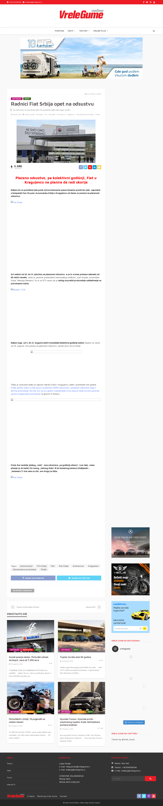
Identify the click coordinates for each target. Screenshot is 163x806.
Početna (59, 31)
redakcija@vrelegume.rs (75, 770)
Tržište (97, 114)
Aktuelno (16, 99)
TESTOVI (83, 31)
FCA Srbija (39, 114)
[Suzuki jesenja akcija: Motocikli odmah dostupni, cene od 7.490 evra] (30, 636)
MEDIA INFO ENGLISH (69, 782)
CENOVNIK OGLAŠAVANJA (71, 776)
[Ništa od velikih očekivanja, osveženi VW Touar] (123, 665)
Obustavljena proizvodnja (85, 114)
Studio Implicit (94, 803)
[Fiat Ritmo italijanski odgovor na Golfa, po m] (123, 686)
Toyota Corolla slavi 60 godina (75, 657)
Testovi (9, 764)
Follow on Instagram (135, 722)
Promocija (27, 650)
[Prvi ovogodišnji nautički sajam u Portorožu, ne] (123, 708)
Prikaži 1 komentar (24, 590)
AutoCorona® (29, 114)
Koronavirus (61, 114)
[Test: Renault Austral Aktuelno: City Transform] (144, 686)
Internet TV (11, 785)
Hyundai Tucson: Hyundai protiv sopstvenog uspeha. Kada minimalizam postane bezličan (80, 722)
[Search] (154, 31)
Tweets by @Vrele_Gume (123, 739)
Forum (9, 778)
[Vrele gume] (81, 16)
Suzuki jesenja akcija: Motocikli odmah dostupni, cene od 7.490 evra (28, 658)
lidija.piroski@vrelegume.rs (78, 766)
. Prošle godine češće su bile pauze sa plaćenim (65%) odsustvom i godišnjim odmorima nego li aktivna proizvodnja (54, 387)
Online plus (99, 31)
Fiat (45, 114)
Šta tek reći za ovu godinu (41, 391)
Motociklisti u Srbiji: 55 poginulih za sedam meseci (27, 720)
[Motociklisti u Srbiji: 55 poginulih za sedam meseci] (30, 698)
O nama (31, 796)
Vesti (70, 31)
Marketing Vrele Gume (47, 796)
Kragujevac (71, 114)
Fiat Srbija (52, 114)
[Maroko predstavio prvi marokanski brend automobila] (144, 665)
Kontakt (63, 796)
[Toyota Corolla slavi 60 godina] (81, 636)
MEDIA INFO (65, 779)
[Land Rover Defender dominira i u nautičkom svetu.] (144, 708)
